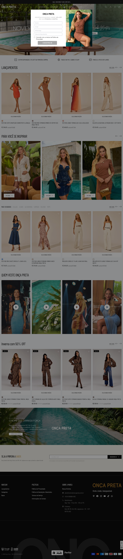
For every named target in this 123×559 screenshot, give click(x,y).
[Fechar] (88, 13)
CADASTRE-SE (47, 43)
